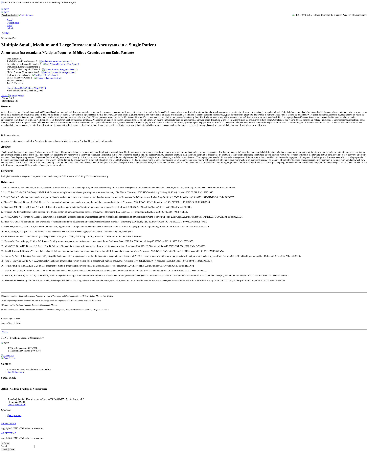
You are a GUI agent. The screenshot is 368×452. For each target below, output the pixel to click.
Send (4, 449)
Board (10, 20)
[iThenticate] (7, 355)
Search (4, 446)
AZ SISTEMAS (8, 423)
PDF (4, 95)
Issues (9, 25)
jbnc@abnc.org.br (16, 372)
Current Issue (13, 23)
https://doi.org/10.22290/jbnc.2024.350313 (26, 88)
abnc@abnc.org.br (16, 404)
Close (11, 449)
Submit (10, 28)
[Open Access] (8, 358)
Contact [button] (5, 33)
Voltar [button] (4, 332)
